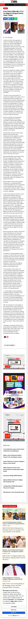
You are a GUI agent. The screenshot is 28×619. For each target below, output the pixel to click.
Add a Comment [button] (10, 345)
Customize (14, 606)
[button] (3, 1)
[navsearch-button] (26, 5)
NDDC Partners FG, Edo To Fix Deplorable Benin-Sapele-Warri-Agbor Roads (13, 469)
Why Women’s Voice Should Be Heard (13, 492)
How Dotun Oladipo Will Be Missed (12, 475)
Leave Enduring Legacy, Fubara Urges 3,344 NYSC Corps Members (13, 522)
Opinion (5, 8)
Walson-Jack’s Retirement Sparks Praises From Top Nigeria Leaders (13, 550)
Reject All (14, 609)
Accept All (14, 612)
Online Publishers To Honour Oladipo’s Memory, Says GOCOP (12, 578)
